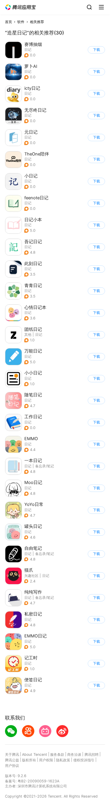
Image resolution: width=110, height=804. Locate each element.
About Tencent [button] (34, 754)
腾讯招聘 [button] (91, 754)
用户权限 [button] (46, 760)
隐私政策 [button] (63, 760)
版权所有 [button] (29, 760)
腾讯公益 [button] (12, 760)
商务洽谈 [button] (74, 754)
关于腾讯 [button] (12, 754)
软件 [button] (20, 22)
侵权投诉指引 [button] (83, 760)
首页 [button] (8, 22)
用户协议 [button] (12, 765)
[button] (20, 7)
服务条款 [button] (57, 754)
